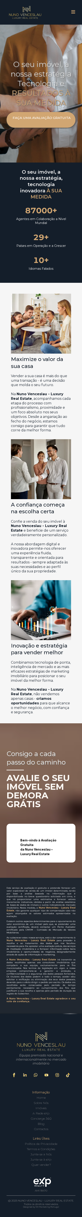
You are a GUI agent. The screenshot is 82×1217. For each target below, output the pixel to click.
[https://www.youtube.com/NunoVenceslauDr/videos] (46, 1075)
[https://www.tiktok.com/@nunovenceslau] (68, 1075)
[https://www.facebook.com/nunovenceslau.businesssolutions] (14, 1075)
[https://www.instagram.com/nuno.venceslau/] (57, 1075)
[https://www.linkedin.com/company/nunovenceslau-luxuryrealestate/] (25, 1075)
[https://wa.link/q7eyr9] (35, 1075)
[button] (73, 12)
